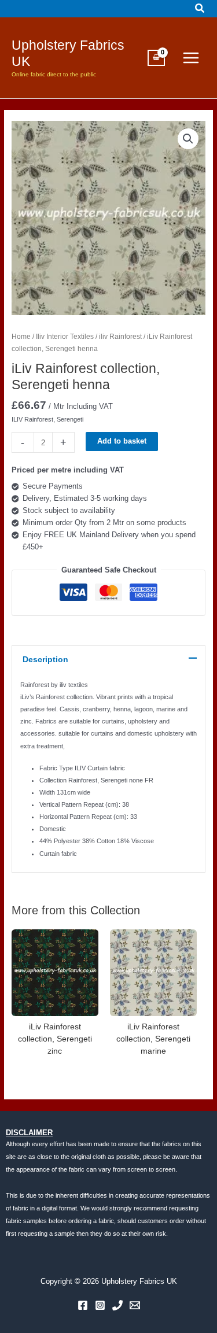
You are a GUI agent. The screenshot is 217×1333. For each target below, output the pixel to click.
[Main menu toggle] (190, 57)
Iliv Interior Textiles (65, 336)
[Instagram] (100, 1305)
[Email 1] (135, 1305)
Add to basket (121, 441)
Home (21, 336)
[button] (200, 8)
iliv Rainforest (120, 336)
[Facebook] (83, 1305)
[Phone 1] (117, 1305)
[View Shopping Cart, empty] (156, 58)
